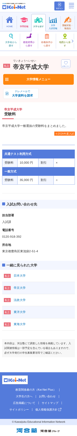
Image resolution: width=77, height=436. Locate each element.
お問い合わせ (47, 396)
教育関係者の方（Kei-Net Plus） (35, 389)
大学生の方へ (24, 396)
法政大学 (20, 300)
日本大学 (20, 275)
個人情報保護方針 (46, 409)
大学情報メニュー (38, 79)
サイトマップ (50, 403)
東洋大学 (20, 312)
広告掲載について (24, 403)
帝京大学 (20, 287)
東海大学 (20, 324)
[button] (72, 41)
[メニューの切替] (71, 5)
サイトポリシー (19, 409)
